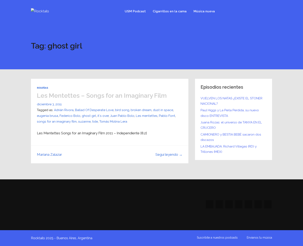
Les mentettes (146, 116)
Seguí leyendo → (168, 154)
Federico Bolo (70, 116)
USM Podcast (135, 11)
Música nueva (204, 11)
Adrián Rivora (64, 110)
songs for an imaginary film (57, 121)
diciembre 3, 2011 (49, 104)
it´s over (103, 116)
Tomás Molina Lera (113, 121)
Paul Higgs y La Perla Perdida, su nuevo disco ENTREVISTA (230, 112)
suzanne (84, 121)
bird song (122, 110)
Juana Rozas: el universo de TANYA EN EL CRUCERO (231, 125)
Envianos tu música (259, 237)
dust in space (163, 110)
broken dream (141, 110)
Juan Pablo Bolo (122, 116)
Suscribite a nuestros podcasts (217, 237)
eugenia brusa (47, 116)
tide (95, 121)
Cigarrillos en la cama (170, 11)
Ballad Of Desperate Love (94, 110)
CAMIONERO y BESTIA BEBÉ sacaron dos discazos (231, 137)
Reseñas (42, 87)
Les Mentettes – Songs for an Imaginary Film (102, 95)
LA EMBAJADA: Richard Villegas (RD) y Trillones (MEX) (229, 149)
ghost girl (89, 116)
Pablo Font (167, 116)
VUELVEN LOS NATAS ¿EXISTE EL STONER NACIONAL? (231, 101)
